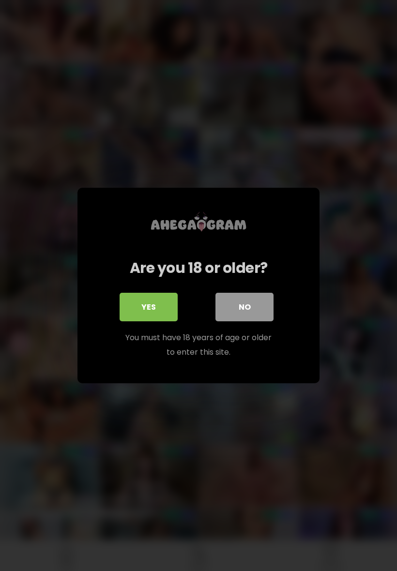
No (245, 307)
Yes (148, 307)
